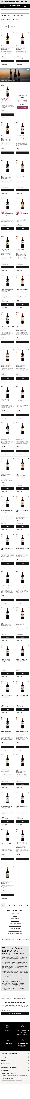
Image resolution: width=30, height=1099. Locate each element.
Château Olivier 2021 (5, 100)
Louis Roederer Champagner (15, 933)
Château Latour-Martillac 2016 (7, 47)
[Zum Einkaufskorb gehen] (28, 6)
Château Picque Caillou (20, 139)
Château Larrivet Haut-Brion (21, 255)
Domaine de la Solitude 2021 (7, 769)
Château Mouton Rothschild (15, 926)
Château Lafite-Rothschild (15, 923)
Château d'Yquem (15, 921)
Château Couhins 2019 (6, 843)
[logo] (15, 6)
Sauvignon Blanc (5, 973)
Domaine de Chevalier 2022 (7, 806)
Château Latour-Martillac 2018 (7, 731)
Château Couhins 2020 (21, 437)
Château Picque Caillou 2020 (7, 364)
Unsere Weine (12, 996)
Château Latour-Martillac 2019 (7, 289)
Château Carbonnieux (19, 697)
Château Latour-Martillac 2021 (7, 213)
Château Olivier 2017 (5, 473)
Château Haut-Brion (4, 883)
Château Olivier (18, 49)
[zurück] (3, 905)
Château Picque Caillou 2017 (22, 622)
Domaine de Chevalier (4, 403)
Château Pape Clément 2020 (7, 437)
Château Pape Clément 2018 (7, 695)
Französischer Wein (22, 996)
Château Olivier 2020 (20, 47)
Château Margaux (15, 913)
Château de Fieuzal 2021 (21, 585)
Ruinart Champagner (15, 928)
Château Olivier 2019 (20, 174)
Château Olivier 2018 (5, 659)
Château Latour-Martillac (5, 49)
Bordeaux (2, 48)
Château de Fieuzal (19, 588)
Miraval (15, 916)
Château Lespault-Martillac (20, 847)
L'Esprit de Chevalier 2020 (6, 585)
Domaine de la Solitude (20, 403)
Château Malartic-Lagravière (21, 292)
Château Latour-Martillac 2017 (22, 364)
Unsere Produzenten (7, 1073)
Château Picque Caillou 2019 (22, 136)
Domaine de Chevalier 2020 (7, 510)
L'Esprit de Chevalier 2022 (21, 659)
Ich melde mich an (15, 1013)
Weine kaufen (4, 996)
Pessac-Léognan (7, 48)
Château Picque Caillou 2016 (7, 326)
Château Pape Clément (5, 439)
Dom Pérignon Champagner (15, 931)
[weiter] (27, 905)
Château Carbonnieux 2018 (22, 695)
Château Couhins (19, 439)
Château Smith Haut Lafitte (5, 140)
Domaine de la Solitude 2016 (22, 548)
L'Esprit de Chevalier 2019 (6, 400)
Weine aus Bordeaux (6, 998)
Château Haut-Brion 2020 (6, 881)
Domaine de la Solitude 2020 (22, 400)
